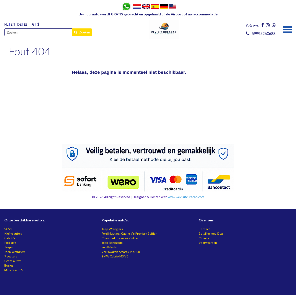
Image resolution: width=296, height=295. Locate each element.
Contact (204, 229)
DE (19, 24)
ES (26, 24)
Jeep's (8, 247)
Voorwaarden (208, 242)
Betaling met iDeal (211, 233)
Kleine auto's (13, 233)
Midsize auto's (13, 270)
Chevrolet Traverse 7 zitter (120, 238)
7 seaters (10, 256)
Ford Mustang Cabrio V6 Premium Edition (129, 233)
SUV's (8, 229)
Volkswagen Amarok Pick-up (121, 252)
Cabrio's (9, 238)
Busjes (8, 265)
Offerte (204, 238)
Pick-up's (10, 242)
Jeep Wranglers (15, 252)
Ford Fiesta (109, 247)
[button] (287, 29)
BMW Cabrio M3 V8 (115, 256)
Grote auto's (12, 261)
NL (6, 24)
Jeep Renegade (112, 242)
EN (13, 24)
